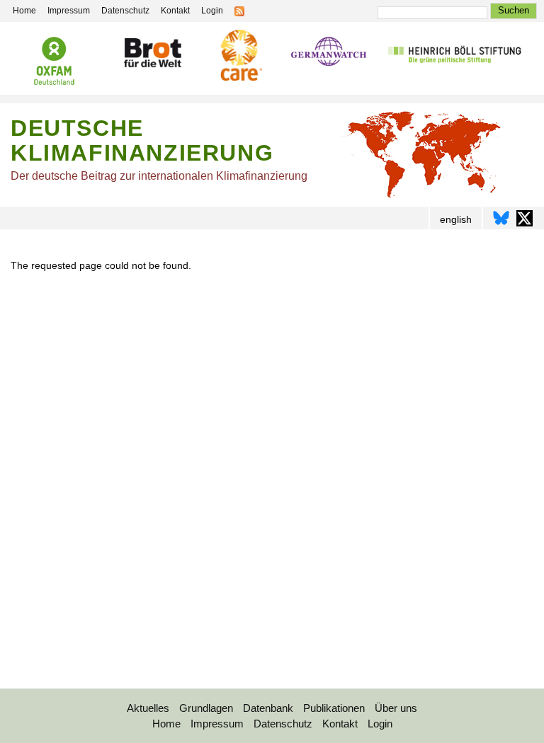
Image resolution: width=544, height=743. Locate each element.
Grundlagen (206, 708)
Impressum (68, 11)
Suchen (513, 10)
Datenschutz (125, 11)
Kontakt (175, 11)
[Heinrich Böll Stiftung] (454, 54)
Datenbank (268, 708)
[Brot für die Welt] (152, 55)
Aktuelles (148, 708)
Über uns (396, 708)
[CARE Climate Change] (239, 57)
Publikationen (334, 708)
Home (24, 11)
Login (212, 11)
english (456, 219)
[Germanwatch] (329, 55)
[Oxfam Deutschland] (54, 63)
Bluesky (501, 218)
